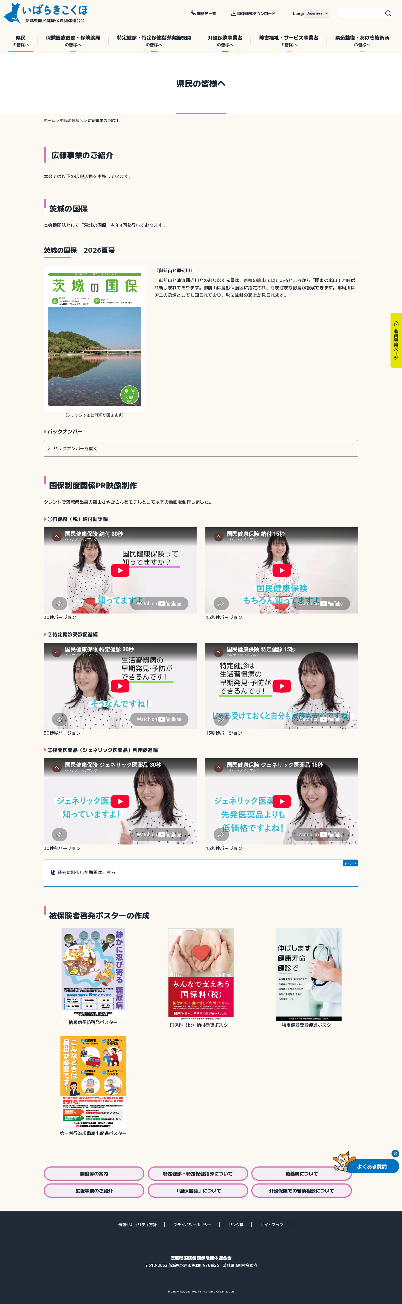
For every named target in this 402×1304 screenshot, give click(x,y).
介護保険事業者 (225, 40)
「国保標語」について (198, 1190)
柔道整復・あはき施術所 (362, 40)
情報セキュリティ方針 (137, 1224)
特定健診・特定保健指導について (198, 1173)
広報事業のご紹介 (94, 1190)
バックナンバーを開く (75, 448)
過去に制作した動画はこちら (86, 872)
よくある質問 (372, 1166)
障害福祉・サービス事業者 (288, 40)
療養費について (302, 1173)
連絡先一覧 (206, 13)
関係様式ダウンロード (256, 13)
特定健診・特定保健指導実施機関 (154, 40)
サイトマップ (271, 1224)
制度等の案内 (94, 1173)
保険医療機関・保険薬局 (73, 40)
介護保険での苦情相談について (301, 1190)
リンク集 (236, 1224)
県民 (21, 40)
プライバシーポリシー (192, 1224)
